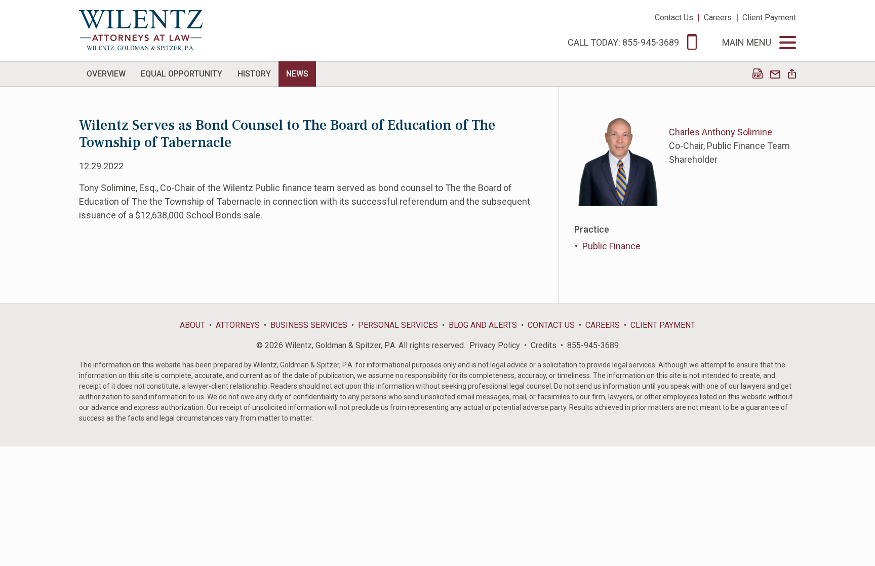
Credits (543, 345)
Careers (718, 17)
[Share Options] (792, 75)
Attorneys (238, 325)
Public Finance (611, 246)
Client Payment (769, 17)
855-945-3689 (593, 345)
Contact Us (674, 17)
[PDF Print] (757, 75)
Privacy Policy (494, 345)
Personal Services (398, 325)
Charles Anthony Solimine (720, 132)
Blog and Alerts (483, 325)
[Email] (775, 75)
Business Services (308, 325)
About (192, 325)
